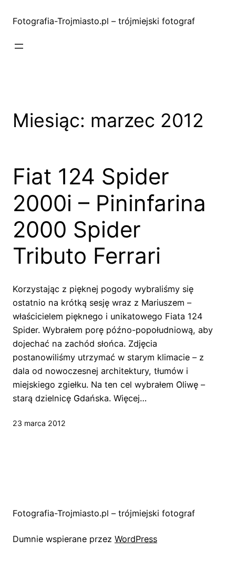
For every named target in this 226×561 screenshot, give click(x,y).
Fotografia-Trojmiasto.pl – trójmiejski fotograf (104, 21)
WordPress (136, 539)
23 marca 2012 (39, 423)
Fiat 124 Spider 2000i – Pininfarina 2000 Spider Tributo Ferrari (109, 216)
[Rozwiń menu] (19, 46)
